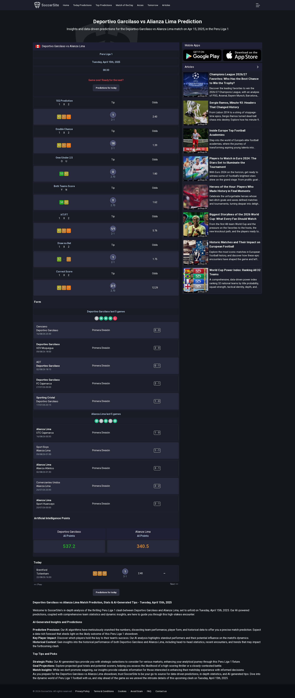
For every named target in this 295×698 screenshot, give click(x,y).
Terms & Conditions (104, 691)
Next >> (174, 584)
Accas (140, 5)
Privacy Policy (82, 691)
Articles (166, 5)
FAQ (149, 691)
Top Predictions (104, 5)
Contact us (161, 691)
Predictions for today (106, 88)
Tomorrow (153, 5)
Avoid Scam (137, 691)
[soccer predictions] (202, 55)
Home (66, 5)
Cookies (122, 691)
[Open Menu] (259, 5)
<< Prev (38, 584)
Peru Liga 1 (106, 54)
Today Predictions (82, 5)
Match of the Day (124, 5)
